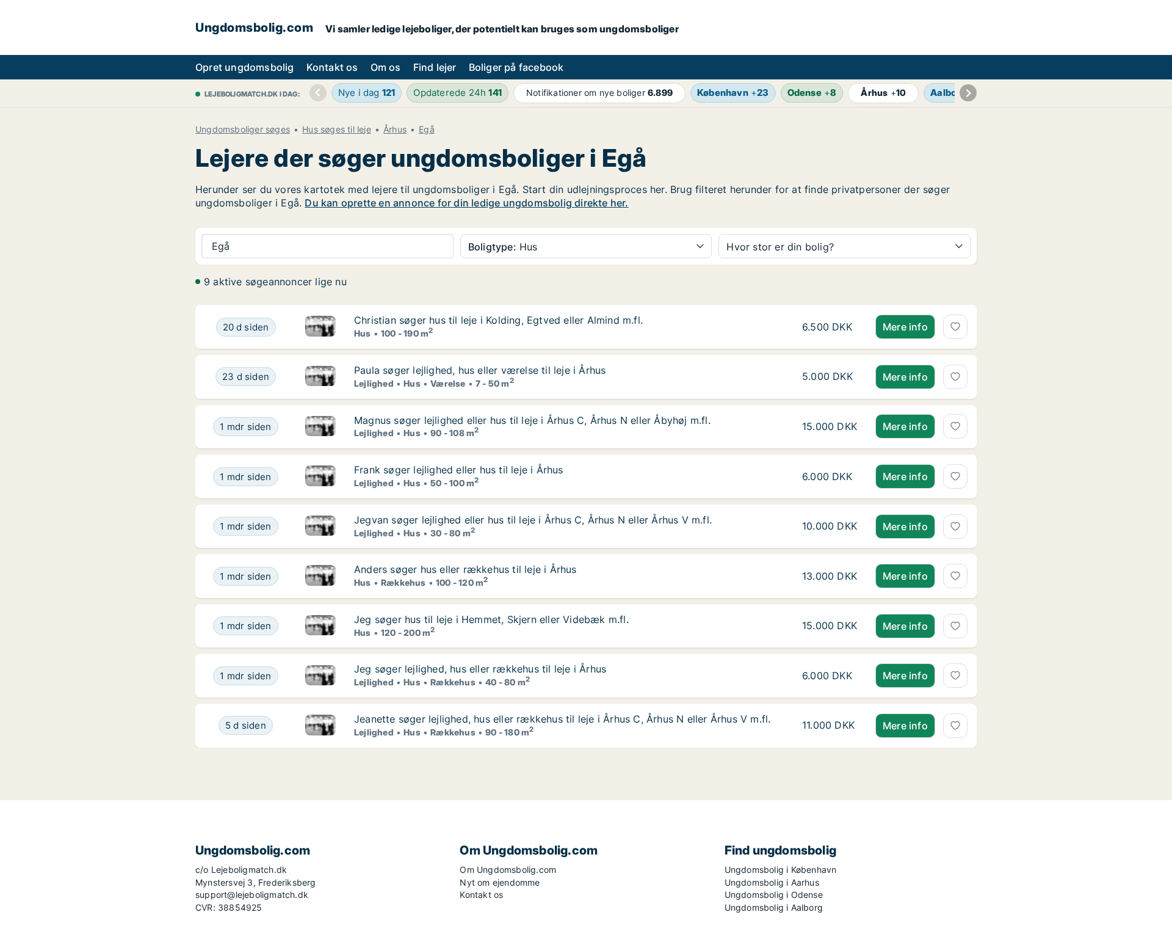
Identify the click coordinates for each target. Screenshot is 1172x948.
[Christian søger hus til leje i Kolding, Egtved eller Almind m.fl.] (320, 327)
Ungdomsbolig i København (781, 869)
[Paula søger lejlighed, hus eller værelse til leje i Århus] (320, 377)
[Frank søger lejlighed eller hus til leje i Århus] (320, 476)
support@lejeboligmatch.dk (251, 894)
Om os (386, 67)
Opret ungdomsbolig (244, 67)
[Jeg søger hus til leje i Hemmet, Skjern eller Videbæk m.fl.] (320, 626)
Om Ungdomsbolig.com (508, 869)
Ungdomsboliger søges (242, 129)
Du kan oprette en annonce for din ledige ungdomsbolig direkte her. (466, 203)
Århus (395, 129)
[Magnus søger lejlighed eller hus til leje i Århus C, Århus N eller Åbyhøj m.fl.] (320, 427)
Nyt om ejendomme (500, 882)
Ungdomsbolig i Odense (774, 894)
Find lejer (435, 67)
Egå (427, 129)
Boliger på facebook (516, 67)
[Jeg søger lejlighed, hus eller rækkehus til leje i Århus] (320, 676)
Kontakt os (332, 67)
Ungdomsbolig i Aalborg (774, 907)
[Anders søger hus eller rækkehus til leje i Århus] (320, 576)
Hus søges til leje (336, 129)
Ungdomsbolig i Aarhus (772, 882)
